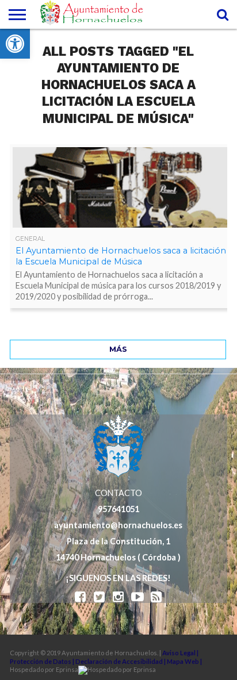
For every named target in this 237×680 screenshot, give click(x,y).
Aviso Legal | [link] (180, 652)
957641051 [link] (118, 509)
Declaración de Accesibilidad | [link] (121, 661)
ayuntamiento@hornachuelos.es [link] (118, 525)
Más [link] (118, 349)
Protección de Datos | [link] (42, 661)
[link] (15, 44)
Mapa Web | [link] (184, 661)
